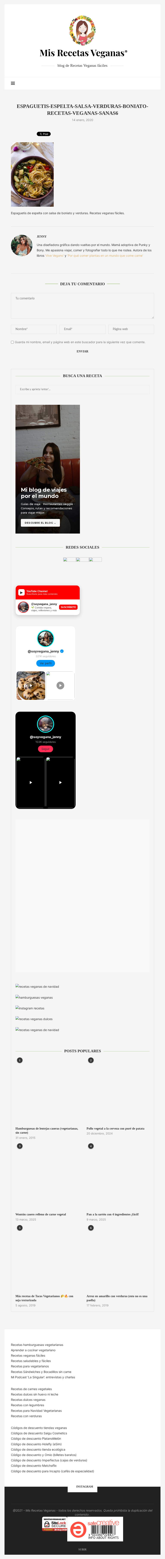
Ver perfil (46, 663)
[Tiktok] (145, 83)
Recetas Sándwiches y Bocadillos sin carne (41, 1372)
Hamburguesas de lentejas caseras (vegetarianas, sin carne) (46, 1130)
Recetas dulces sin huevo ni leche (34, 1394)
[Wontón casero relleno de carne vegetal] (46, 1177)
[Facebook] (123, 83)
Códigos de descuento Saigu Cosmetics (39, 1433)
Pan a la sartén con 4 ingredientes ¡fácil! (113, 1214)
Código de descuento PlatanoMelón (36, 1438)
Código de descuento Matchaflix (34, 1465)
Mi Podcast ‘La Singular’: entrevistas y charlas (43, 1377)
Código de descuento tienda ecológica (38, 1449)
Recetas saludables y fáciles (31, 1361)
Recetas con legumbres (27, 1405)
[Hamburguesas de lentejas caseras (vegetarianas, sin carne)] (46, 1091)
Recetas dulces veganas (28, 1399)
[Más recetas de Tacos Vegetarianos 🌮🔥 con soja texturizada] (46, 1259)
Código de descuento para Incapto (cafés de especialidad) (52, 1471)
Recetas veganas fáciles (28, 1355)
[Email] (136, 83)
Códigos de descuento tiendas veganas (39, 1428)
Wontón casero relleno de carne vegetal (40, 1214)
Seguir (45, 749)
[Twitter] (127, 83)
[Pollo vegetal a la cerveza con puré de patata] (118, 1091)
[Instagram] (132, 83)
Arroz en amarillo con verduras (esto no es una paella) (117, 1298)
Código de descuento (26, 1455)
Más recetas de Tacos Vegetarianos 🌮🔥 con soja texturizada (44, 1298)
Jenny (42, 236)
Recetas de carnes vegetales (31, 1389)
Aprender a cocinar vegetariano (33, 1350)
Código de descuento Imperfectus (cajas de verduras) (49, 1460)
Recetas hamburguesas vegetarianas (37, 1345)
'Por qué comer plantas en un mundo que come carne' (105, 255)
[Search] (152, 83)
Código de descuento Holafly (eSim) (37, 1444)
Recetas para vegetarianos (30, 1366)
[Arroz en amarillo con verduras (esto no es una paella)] (118, 1259)
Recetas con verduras (26, 1416)
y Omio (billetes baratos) (59, 1455)
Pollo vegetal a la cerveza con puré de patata (115, 1128)
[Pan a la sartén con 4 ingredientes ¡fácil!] (118, 1177)
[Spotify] (141, 83)
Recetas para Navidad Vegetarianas (36, 1410)
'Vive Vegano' (54, 255)
